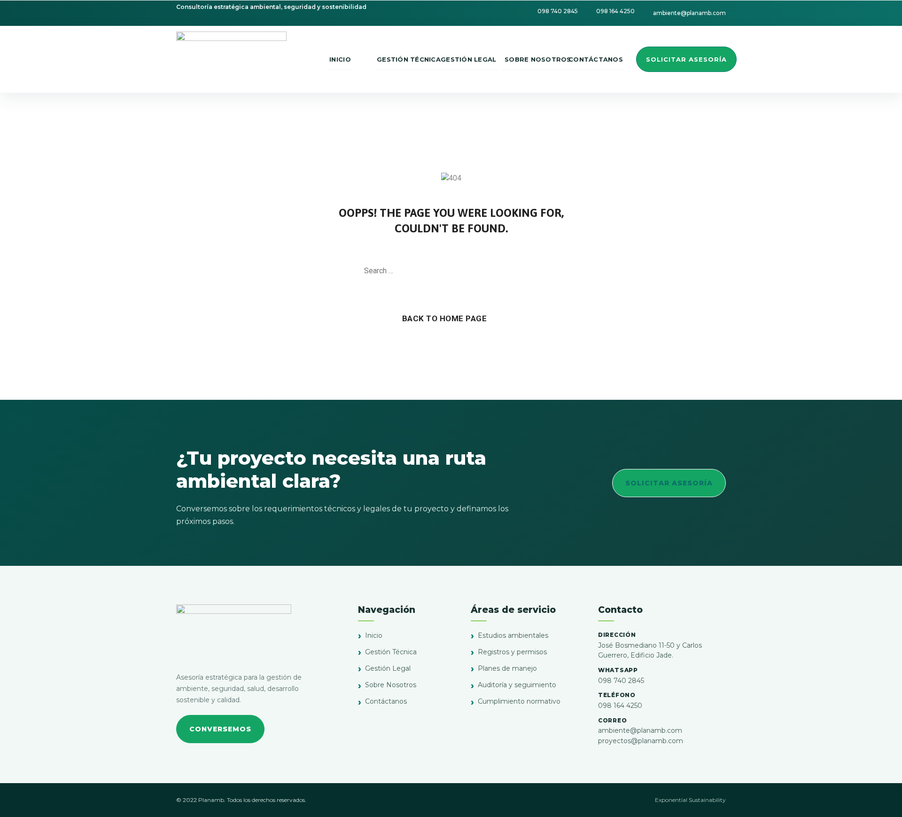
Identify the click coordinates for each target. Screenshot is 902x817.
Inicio (373, 635)
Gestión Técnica (391, 652)
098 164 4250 (620, 705)
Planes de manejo (507, 668)
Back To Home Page (444, 318)
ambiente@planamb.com (640, 730)
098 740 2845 (621, 680)
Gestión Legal (388, 668)
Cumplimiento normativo (519, 701)
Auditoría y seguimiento (517, 685)
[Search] (533, 271)
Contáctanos (386, 701)
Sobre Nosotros (390, 685)
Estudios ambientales (513, 635)
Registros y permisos (512, 652)
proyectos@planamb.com (640, 741)
